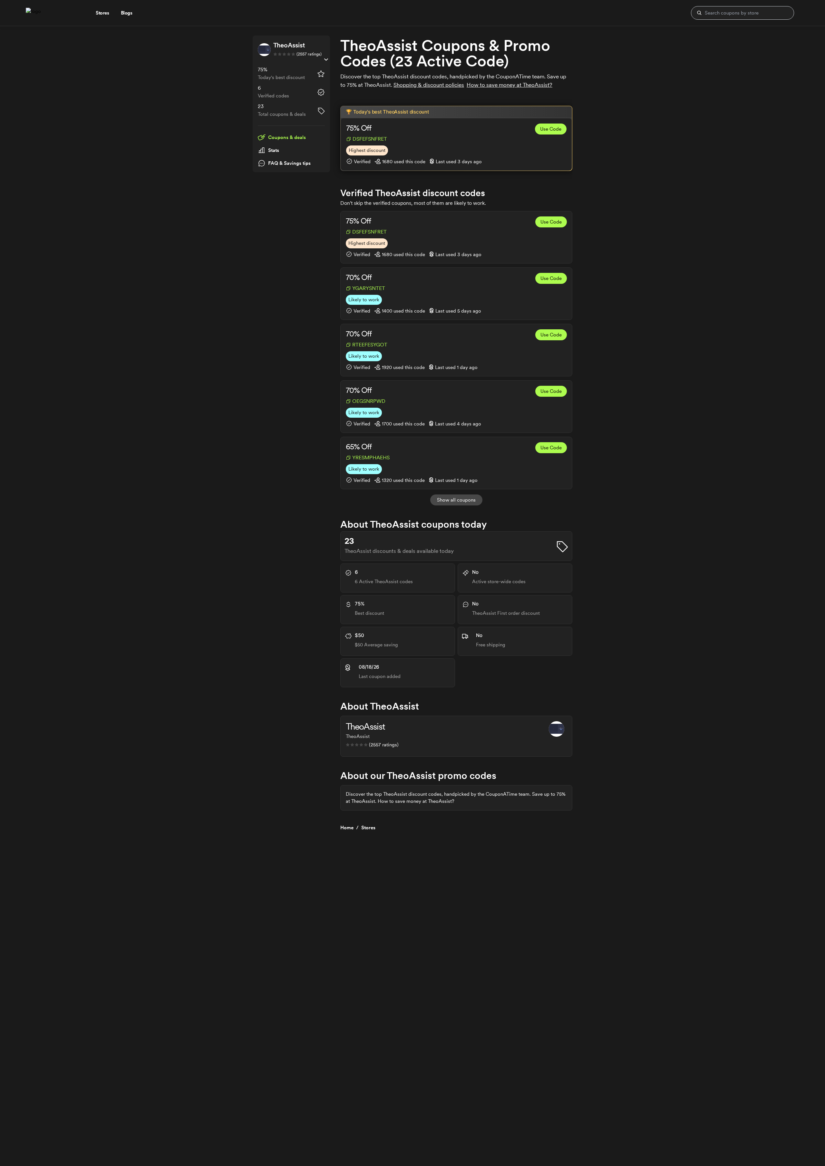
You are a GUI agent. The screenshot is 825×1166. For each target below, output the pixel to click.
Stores (368, 828)
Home (347, 828)
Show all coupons (456, 500)
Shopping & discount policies (428, 85)
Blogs (126, 13)
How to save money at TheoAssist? (509, 85)
